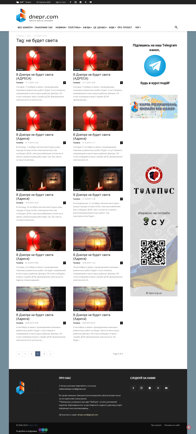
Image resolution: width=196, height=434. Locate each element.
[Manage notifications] (188, 427)
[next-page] (50, 353)
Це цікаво (100, 27)
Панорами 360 (44, 27)
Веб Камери (25, 27)
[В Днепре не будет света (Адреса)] (41, 118)
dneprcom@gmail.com (87, 414)
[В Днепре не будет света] (98, 178)
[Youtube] (90, 2)
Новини (60, 27)
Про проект (125, 27)
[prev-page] (18, 353)
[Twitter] (85, 2)
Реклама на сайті (172, 425)
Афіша (86, 27)
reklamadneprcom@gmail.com (72, 389)
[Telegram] (80, 2)
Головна (20, 35)
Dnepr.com (33, 425)
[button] (176, 27)
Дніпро (20, 69)
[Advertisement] (119, 15)
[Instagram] (75, 2)
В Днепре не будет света (91, 195)
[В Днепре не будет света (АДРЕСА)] (41, 58)
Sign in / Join (61, 2)
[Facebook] (70, 2)
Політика (74, 27)
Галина (19, 82)
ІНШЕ (112, 27)
